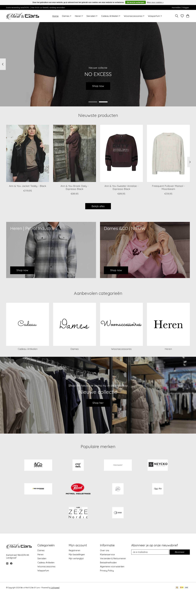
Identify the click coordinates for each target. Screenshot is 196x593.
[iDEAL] (182, 587)
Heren (168, 348)
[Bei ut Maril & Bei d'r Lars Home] (78, 465)
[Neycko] (158, 465)
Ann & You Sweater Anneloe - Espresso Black (121, 187)
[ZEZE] (78, 513)
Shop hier (98, 402)
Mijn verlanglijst (76, 558)
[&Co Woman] (38, 465)
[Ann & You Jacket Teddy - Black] (27, 153)
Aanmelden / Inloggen (180, 7)
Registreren (74, 550)
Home (55, 16)
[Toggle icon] (177, 16)
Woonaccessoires (121, 348)
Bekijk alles (98, 206)
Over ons (104, 550)
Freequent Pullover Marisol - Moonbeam (168, 187)
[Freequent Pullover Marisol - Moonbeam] (168, 153)
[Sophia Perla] (158, 489)
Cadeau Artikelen (27, 348)
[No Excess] (38, 489)
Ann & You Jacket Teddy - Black (27, 185)
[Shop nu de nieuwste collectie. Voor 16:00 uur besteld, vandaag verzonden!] (23, 16)
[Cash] (177, 587)
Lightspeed (55, 588)
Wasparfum (43, 570)
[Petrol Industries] (78, 489)
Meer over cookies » (155, 2)
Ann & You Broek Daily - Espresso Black (75, 187)
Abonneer (180, 552)
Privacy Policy (107, 570)
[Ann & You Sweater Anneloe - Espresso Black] (121, 153)
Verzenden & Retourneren (113, 558)
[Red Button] (118, 489)
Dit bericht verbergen (135, 2)
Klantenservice (107, 554)
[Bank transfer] (186, 587)
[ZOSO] (118, 513)
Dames (74, 348)
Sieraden (41, 558)
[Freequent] (118, 465)
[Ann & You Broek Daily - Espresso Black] (74, 153)
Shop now (98, 85)
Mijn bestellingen (77, 554)
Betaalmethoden (108, 562)
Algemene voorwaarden (112, 566)
